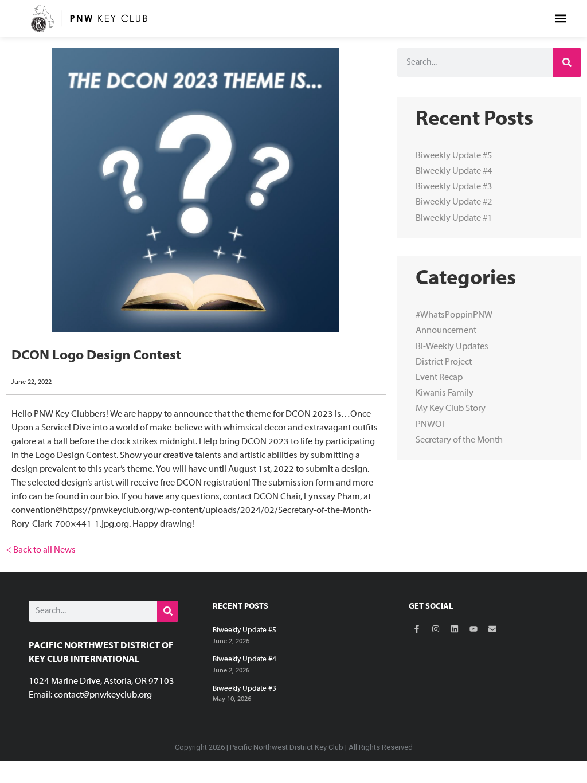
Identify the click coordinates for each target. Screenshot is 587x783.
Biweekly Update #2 (454, 202)
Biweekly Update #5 (454, 155)
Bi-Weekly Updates (452, 346)
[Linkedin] (455, 629)
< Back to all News (41, 550)
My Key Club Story (451, 408)
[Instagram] (436, 629)
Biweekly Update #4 (454, 171)
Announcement (446, 330)
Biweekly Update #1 (454, 218)
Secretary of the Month (459, 440)
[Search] (567, 62)
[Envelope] (492, 629)
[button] (560, 18)
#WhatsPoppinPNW (454, 315)
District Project (444, 362)
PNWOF (431, 424)
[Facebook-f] (417, 629)
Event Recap (439, 377)
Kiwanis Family (444, 393)
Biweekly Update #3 (454, 186)
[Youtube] (473, 629)
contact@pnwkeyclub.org (103, 695)
